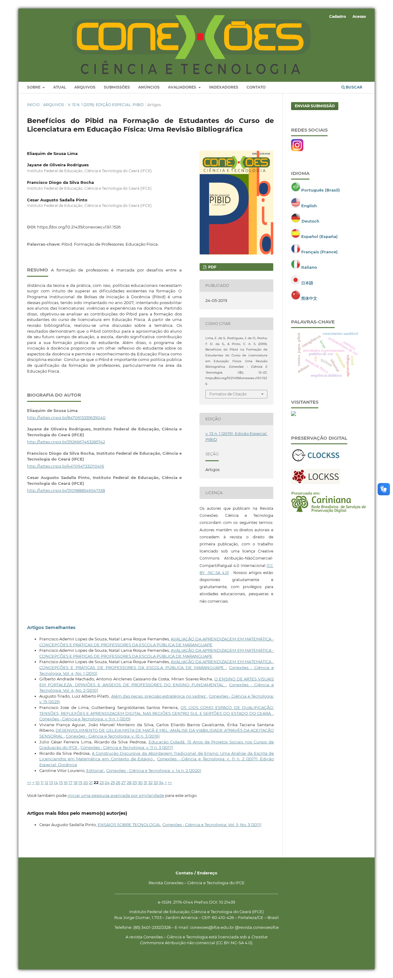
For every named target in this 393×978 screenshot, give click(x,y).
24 (107, 782)
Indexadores (223, 87)
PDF (211, 267)
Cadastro (337, 16)
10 (37, 782)
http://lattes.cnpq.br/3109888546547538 (66, 490)
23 (101, 782)
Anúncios (149, 87)
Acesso (359, 16)
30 (140, 782)
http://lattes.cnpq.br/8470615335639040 (66, 417)
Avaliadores (182, 87)
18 (75, 782)
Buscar (353, 87)
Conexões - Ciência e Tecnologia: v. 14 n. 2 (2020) (153, 770)
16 (66, 782)
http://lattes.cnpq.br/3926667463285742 (66, 441)
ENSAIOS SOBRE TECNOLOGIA (129, 824)
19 (80, 782)
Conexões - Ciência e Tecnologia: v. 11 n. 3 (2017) (126, 747)
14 (56, 782)
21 (91, 782)
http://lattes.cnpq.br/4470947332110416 (65, 466)
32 (150, 782)
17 (70, 782)
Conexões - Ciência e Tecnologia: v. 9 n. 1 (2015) (84, 718)
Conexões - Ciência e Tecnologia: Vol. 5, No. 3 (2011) (211, 824)
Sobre (34, 87)
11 (42, 782)
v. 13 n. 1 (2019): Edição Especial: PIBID (106, 104)
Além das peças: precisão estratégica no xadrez (159, 696)
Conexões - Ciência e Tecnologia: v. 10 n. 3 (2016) (113, 736)
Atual (59, 87)
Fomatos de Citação (228, 394)
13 (51, 782)
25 (113, 782)
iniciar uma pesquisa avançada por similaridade (116, 795)
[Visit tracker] (293, 414)
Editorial (95, 770)
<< (29, 782)
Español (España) (319, 236)
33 (156, 782)
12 (46, 782)
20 (85, 782)
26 (118, 782)
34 (161, 782)
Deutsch (310, 221)
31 (145, 782)
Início (33, 104)
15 (61, 782)
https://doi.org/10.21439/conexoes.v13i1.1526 (79, 226)
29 (134, 782)
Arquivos (84, 87)
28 (129, 782)
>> (170, 782)
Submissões (117, 87)
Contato (256, 87)
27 (123, 782)
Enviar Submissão (315, 106)
